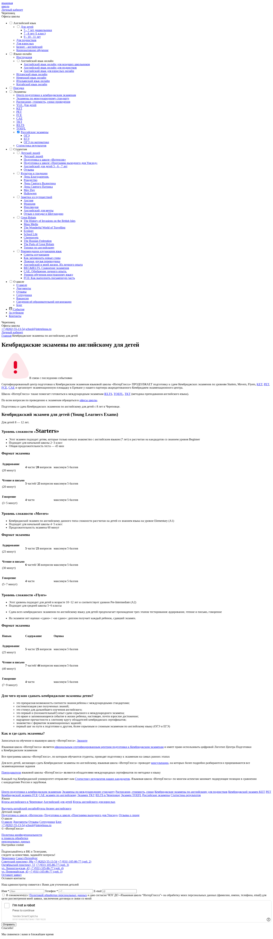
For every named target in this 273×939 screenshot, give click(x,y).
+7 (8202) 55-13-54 (13, 329)
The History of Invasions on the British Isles (49, 220)
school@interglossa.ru (38, 329)
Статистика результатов (31, 145)
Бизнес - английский (29, 46)
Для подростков (26, 40)
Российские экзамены (34, 132)
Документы (23, 288)
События (18, 309)
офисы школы (88, 400)
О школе (18, 281)
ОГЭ (27, 135)
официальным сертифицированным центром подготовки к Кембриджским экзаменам (109, 746)
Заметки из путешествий (36, 197)
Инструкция (24, 57)
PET (19, 111)
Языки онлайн (22, 53)
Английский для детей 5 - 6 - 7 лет (45, 166)
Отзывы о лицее (129, 815)
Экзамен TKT (86, 795)
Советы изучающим (36, 254)
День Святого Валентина (40, 183)
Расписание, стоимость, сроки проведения (43, 101)
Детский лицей (30, 153)
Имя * (5, 891)
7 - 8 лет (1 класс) (35, 33)
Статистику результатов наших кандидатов (102, 778)
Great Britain (28, 217)
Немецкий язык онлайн (31, 77)
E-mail (98, 891)
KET (19, 108)
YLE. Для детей (26, 105)
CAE (19, 118)
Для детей (27, 26)
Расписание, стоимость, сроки (135, 791)
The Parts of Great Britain (39, 244)
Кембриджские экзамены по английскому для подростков (191, 791)
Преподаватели (11, 772)
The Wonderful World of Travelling (44, 227)
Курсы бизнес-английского (54, 808)
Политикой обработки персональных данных (58, 895)
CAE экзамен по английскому (58, 795)
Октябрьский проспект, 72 (18, 864)
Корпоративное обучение (32, 50)
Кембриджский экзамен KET (246, 791)
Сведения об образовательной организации (44, 301)
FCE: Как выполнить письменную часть (49, 278)
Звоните (82, 740)
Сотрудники (24, 295)
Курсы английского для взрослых (94, 801)
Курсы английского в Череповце (22, 801)
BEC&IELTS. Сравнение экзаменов (46, 268)
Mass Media (31, 224)
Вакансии (22, 298)
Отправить (9, 924)
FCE (19, 115)
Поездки (18, 88)
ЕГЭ (26, 138)
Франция (29, 203)
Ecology (29, 230)
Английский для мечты (38, 210)
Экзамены (19, 91)
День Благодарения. (36, 176)
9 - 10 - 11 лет (32, 36)
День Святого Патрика (38, 186)
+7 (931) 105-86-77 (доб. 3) (52, 864)
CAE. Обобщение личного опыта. (45, 271)
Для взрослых (25, 43)
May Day (29, 190)
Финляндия (31, 207)
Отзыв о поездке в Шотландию (43, 213)
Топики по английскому (39, 247)
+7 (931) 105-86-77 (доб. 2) (74, 861)
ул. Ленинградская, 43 (15, 868)
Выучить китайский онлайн (19, 808)
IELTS (20, 125)
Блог (19, 305)
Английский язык (24, 23)
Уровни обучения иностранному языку (48, 274)
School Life (31, 234)
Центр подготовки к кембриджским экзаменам (46, 95)
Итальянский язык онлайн (33, 81)
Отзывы (29, 169)
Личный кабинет (12, 9)
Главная (6, 335)
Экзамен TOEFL (131, 795)
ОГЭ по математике (36, 142)
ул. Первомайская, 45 (14, 871)
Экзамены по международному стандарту (42, 98)
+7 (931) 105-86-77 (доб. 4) (47, 868)
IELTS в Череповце (107, 795)
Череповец (8, 858)
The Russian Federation (38, 240)
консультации (159, 762)
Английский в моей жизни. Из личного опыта (53, 264)
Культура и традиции (34, 173)
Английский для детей (57, 801)
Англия (28, 200)
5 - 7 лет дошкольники (38, 30)
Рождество (30, 180)
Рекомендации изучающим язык (41, 251)
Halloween (30, 193)
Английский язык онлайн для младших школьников (57, 64)
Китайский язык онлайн (31, 84)
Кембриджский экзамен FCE (19, 795)
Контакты (15, 316)
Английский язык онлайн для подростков (50, 67)
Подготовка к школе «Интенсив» (45, 159)
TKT (19, 121)
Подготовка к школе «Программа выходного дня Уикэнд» (61, 163)
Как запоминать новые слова (42, 258)
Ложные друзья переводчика (42, 261)
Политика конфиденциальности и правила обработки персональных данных (21, 838)
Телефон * (51, 891)
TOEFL (21, 128)
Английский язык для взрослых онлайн (49, 71)
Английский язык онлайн (37, 61)
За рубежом (16, 312)
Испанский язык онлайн (31, 74)
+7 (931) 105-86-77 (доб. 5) (45, 871)
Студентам (20, 149)
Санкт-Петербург (27, 858)
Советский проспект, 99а (17, 861)
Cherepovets (31, 237)
